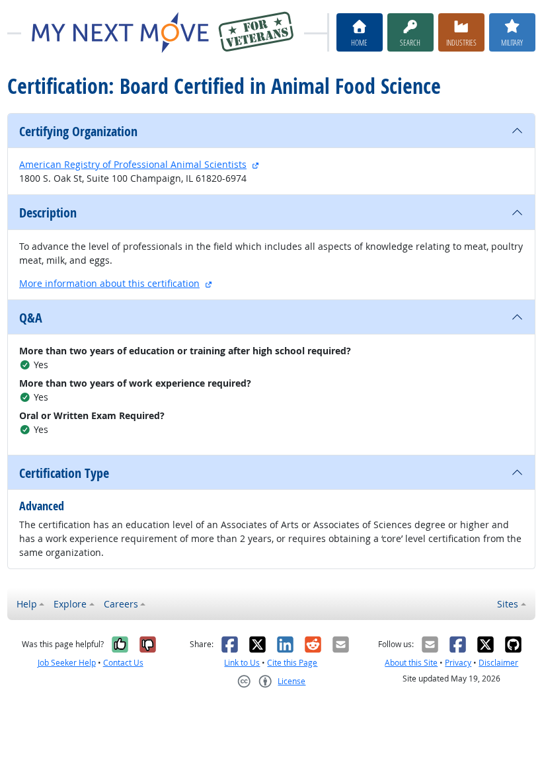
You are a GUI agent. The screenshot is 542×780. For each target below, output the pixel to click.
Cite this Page (292, 662)
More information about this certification (109, 283)
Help (27, 604)
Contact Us (123, 662)
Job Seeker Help (67, 662)
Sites (507, 604)
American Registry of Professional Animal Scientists (133, 164)
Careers (121, 604)
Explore (70, 604)
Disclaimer (498, 662)
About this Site (411, 662)
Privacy (458, 662)
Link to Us (242, 662)
